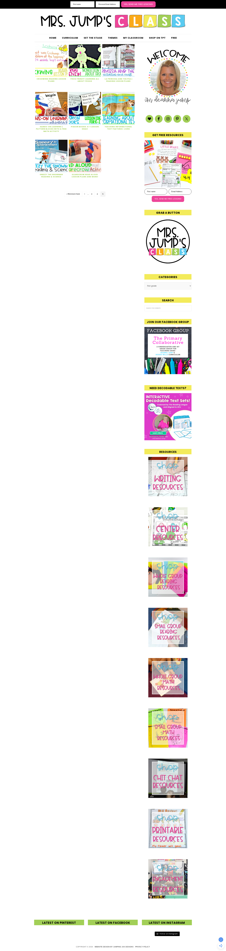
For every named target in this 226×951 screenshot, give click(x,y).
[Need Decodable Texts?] (167, 439)
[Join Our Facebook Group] (167, 350)
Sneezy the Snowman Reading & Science (51, 175)
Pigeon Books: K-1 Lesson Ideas (85, 127)
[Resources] (167, 476)
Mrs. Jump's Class (113, 21)
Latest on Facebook (113, 923)
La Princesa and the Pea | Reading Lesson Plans (118, 80)
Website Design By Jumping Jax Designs (114, 947)
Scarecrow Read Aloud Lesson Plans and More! (85, 175)
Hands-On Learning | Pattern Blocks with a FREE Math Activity (51, 129)
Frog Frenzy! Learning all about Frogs (84, 80)
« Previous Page (73, 194)
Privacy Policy (142, 947)
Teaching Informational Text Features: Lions (118, 127)
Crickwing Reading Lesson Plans (51, 80)
